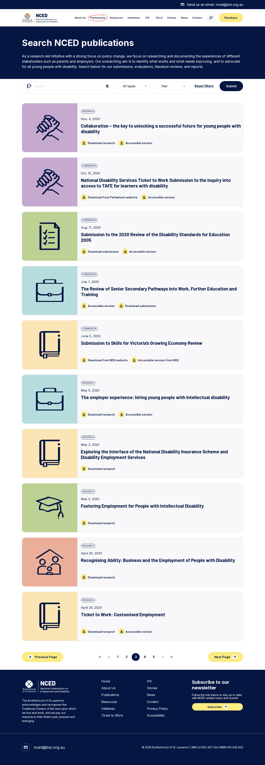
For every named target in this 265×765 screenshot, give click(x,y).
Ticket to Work (112, 715)
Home (105, 681)
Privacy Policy (157, 709)
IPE (147, 17)
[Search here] (211, 18)
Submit (231, 86)
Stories (171, 17)
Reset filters (204, 86)
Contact (197, 17)
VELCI (159, 17)
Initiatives (133, 17)
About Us (80, 17)
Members (230, 17)
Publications (98, 17)
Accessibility (156, 715)
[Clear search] (107, 86)
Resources (116, 17)
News (184, 17)
